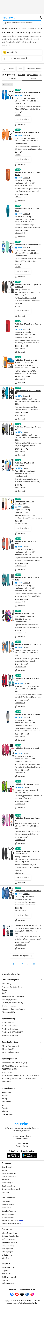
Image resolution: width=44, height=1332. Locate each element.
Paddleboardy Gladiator (10, 1026)
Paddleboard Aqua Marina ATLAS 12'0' (27, 542)
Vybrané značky (8, 1018)
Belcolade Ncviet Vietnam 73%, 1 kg (14, 1063)
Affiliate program (7, 1252)
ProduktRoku (6, 1274)
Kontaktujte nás (22, 1138)
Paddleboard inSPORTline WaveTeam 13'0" (24, 503)
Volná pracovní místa (9, 1176)
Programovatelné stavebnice (12, 987)
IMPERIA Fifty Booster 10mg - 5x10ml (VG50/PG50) (19, 1079)
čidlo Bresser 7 (7, 1082)
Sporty (24, 28)
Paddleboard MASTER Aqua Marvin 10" (28, 392)
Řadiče (4, 993)
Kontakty (5, 1170)
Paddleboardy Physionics (10, 1035)
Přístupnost (6, 1192)
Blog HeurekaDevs (8, 1186)
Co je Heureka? (7, 1167)
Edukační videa (7, 1255)
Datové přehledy (7, 1249)
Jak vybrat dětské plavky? (11, 1052)
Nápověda (5, 1258)
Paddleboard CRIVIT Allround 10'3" (28, 244)
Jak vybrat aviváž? (8, 1049)
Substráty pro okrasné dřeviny (12, 1003)
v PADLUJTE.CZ (20, 910)
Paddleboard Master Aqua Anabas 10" (27, 819)
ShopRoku (5, 1270)
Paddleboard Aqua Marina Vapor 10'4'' (27, 209)
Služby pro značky (8, 1245)
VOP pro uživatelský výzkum (11, 1224)
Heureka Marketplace (9, 1242)
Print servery (6, 984)
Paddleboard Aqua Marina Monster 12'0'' (28, 325)
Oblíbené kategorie (10, 979)
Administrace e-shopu (9, 1233)
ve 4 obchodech (20, 487)
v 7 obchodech (20, 348)
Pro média (5, 1180)
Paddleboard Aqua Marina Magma (27, 714)
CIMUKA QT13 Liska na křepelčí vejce (15, 1066)
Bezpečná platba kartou (10, 1220)
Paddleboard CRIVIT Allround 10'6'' (28, 92)
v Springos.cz (19, 306)
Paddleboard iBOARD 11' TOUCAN (27, 784)
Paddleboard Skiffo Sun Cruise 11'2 (28, 644)
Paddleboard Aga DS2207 (24, 613)
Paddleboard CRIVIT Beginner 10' (27, 132)
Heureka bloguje (7, 1183)
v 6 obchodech (20, 703)
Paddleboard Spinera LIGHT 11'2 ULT (27, 679)
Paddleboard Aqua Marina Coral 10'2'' (27, 749)
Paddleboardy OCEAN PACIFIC (12, 1032)
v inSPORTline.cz (21, 523)
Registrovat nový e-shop (10, 1236)
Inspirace (5, 1280)
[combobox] (22, 22)
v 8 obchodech (20, 233)
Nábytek (5, 1111)
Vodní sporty (32, 28)
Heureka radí (6, 1208)
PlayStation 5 (6, 1102)
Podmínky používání (9, 1173)
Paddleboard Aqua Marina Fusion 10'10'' (27, 173)
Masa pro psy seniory (9, 999)
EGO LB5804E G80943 (9, 1069)
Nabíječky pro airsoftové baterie (13, 996)
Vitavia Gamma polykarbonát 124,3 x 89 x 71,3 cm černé (20, 1075)
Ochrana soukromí (8, 1217)
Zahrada (5, 1108)
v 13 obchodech (20, 197)
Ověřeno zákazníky (8, 1267)
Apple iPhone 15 (7, 1092)
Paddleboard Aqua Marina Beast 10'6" (27, 578)
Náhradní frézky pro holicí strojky (13, 1009)
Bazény (4, 1099)
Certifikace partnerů (9, 1277)
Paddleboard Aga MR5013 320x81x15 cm (24, 464)
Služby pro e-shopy (8, 1239)
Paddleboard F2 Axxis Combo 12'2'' (28, 891)
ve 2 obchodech (20, 633)
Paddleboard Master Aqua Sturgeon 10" (28, 428)
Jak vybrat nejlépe (10, 1042)
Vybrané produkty (9, 1059)
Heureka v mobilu (8, 1205)
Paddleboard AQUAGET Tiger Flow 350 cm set (28, 285)
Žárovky (4, 990)
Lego (3, 1105)
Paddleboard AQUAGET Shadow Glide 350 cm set (27, 852)
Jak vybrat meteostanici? (10, 1046)
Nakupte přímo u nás (9, 1211)
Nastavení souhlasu (8, 1214)
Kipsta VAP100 (7, 1072)
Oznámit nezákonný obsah (11, 1189)
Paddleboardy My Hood (10, 1029)
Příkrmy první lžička (8, 1012)
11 (34, 964)
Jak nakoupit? (6, 1201)
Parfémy (5, 1095)
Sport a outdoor (15, 28)
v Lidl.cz (18, 115)
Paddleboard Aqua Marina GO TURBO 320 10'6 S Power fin (26, 361)
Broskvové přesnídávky (10, 1006)
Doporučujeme (8, 1088)
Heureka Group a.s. (27, 1300)
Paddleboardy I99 (8, 1023)
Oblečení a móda (7, 1114)
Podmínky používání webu (28, 1303)
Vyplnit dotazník (22, 1146)
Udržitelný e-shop (8, 1283)
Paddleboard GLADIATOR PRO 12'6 (28, 925)
